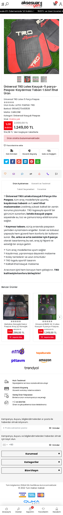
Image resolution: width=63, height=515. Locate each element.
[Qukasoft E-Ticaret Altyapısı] (31, 502)
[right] (59, 317)
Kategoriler (31, 462)
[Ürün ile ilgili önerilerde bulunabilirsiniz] (57, 174)
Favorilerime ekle (14, 145)
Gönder (56, 428)
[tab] (20, 184)
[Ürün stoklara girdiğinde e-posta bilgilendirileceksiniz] (40, 174)
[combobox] (5, 444)
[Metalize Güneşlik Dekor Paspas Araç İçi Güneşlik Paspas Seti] (15, 307)
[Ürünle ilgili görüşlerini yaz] (22, 174)
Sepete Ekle (17, 337)
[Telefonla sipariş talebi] (48, 174)
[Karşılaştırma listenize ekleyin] (31, 174)
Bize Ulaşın (31, 470)
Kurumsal (31, 453)
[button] (8, 46)
